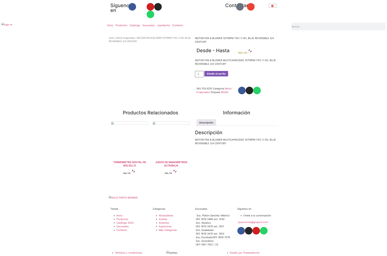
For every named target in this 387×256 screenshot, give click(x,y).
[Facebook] (132, 7)
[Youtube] (150, 7)
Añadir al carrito (216, 73)
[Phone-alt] (240, 7)
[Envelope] (251, 7)
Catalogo (135, 25)
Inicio (110, 25)
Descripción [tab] (206, 122)
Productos (121, 25)
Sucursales (148, 25)
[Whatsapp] (150, 14)
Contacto (177, 25)
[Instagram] (158, 7)
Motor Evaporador (125, 38)
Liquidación (163, 25)
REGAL (225, 92)
